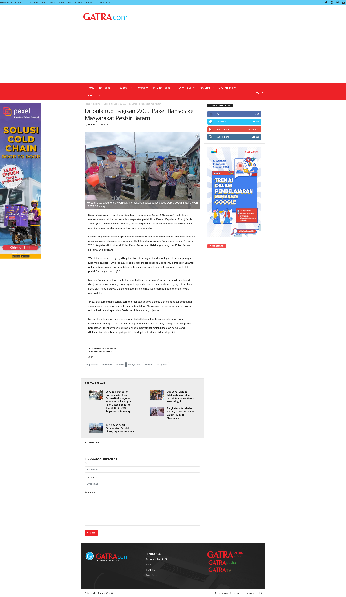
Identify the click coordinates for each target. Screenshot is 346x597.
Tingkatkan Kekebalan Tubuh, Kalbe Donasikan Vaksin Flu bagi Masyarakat (180, 413)
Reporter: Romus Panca (103, 348)
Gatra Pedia (104, 2)
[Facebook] (326, 2)
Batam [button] (149, 364)
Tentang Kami (153, 553)
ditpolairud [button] (92, 364)
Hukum (141, 87)
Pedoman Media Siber (158, 559)
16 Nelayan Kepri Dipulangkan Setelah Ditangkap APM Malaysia (120, 428)
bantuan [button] (107, 364)
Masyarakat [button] (134, 364)
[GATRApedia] (223, 562)
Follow (254, 121)
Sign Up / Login (38, 2)
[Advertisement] (173, 56)
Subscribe (253, 129)
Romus (92, 124)
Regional (205, 87)
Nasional (104, 87)
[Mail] (343, 2)
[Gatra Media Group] (225, 554)
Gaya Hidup (184, 87)
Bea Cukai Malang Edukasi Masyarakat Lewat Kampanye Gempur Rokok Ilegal (181, 396)
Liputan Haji (226, 87)
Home (91, 87)
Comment (90, 491)
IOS (260, 593)
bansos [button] (120, 364)
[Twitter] (337, 2)
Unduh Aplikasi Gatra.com (228, 593)
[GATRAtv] (223, 570)
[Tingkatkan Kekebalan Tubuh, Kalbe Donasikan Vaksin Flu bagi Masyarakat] (157, 411)
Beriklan (150, 570)
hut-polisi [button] (162, 364)
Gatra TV (90, 2)
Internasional (161, 87)
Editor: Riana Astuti (101, 351)
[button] (258, 92)
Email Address (91, 477)
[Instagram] (332, 2)
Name (88, 463)
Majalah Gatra (75, 2)
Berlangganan (57, 2)
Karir (148, 564)
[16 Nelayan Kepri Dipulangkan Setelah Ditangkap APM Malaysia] (96, 428)
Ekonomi (123, 87)
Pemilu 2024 (94, 95)
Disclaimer (151, 575)
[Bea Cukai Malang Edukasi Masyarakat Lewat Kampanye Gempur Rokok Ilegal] (157, 395)
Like (257, 114)
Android (250, 593)
